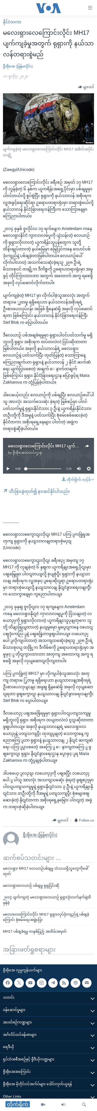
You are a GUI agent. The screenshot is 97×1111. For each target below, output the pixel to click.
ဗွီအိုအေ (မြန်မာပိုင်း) (18, 66)
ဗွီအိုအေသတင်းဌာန (27, 453)
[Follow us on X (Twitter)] (19, 983)
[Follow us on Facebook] (7, 983)
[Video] (43, 1105)
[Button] (86, 87)
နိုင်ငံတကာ (12, 22)
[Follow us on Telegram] (53, 983)
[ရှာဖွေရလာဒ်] (84, 1105)
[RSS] (64, 983)
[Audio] (63, 1105)
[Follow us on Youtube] (30, 983)
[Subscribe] (87, 983)
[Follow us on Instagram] (41, 983)
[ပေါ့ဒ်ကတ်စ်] (75, 983)
